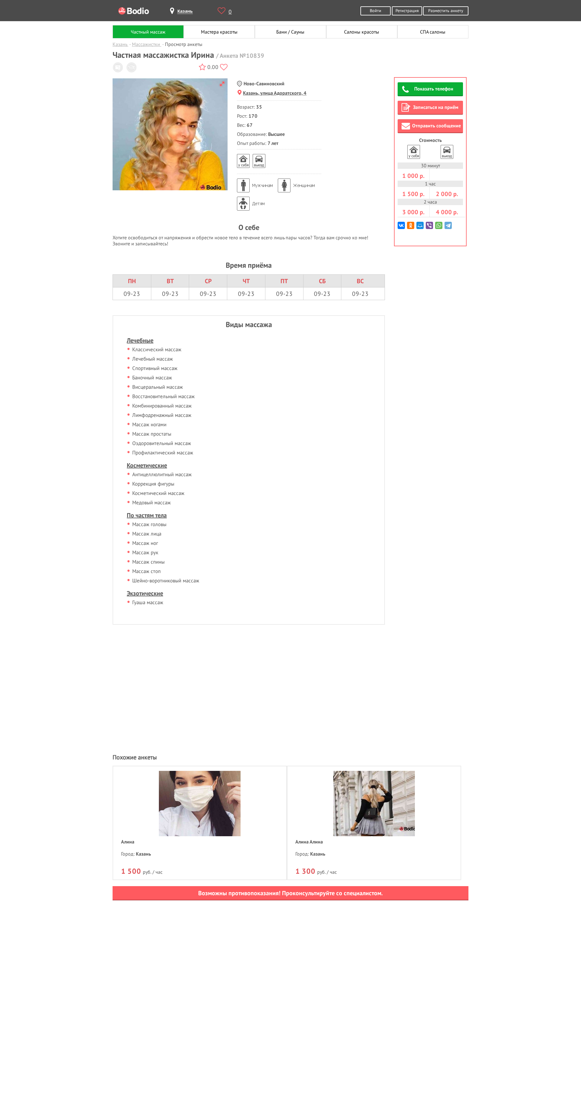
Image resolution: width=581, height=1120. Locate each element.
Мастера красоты (219, 32)
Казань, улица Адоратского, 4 (275, 93)
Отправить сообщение (436, 126)
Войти (375, 10)
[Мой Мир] (420, 228)
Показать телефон (433, 89)
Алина (127, 842)
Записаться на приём (435, 107)
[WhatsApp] (439, 228)
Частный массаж (148, 32)
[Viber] (430, 228)
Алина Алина (309, 842)
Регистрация (407, 10)
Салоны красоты (361, 32)
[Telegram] (449, 228)
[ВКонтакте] (402, 228)
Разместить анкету (445, 10)
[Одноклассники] (411, 228)
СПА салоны (432, 32)
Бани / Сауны (290, 32)
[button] (222, 84)
